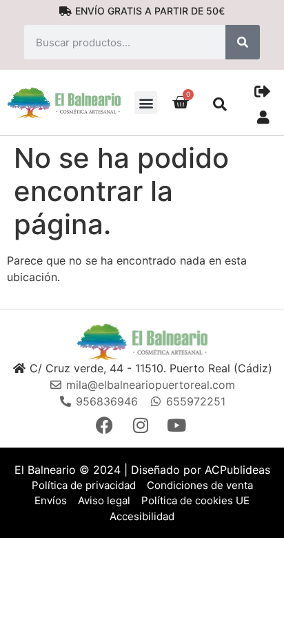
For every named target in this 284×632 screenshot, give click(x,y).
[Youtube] (177, 425)
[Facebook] (106, 425)
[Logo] (142, 341)
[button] (145, 102)
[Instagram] (142, 425)
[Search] (242, 42)
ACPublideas (237, 470)
